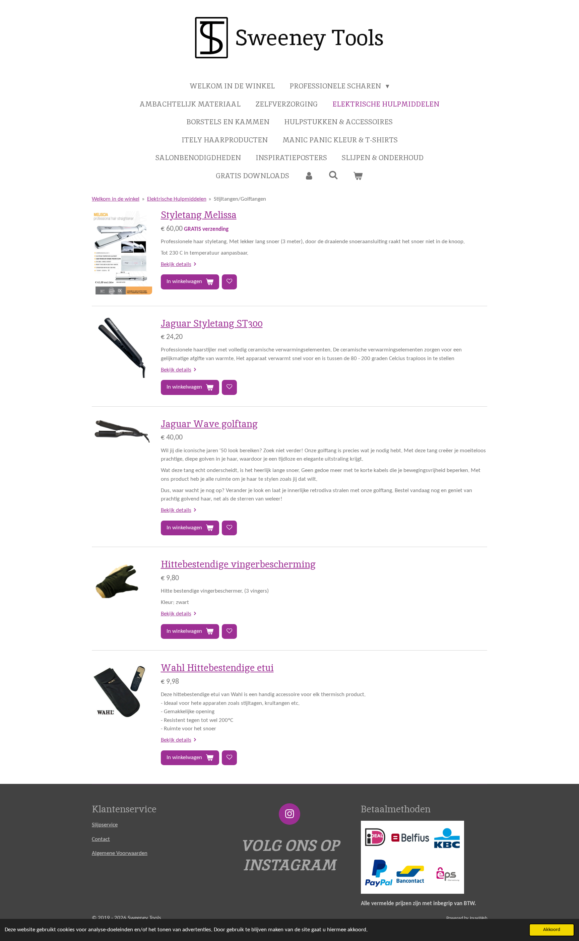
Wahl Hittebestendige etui (217, 668)
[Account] (308, 176)
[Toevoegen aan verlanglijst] (229, 281)
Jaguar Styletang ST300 (212, 323)
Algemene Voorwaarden (119, 853)
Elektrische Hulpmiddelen (176, 199)
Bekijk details (176, 264)
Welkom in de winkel (115, 199)
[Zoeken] (333, 175)
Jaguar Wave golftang (209, 424)
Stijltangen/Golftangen (240, 199)
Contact (101, 839)
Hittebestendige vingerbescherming (238, 564)
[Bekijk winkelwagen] (358, 176)
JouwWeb (478, 918)
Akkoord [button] (551, 929)
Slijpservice (105, 825)
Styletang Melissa (199, 215)
